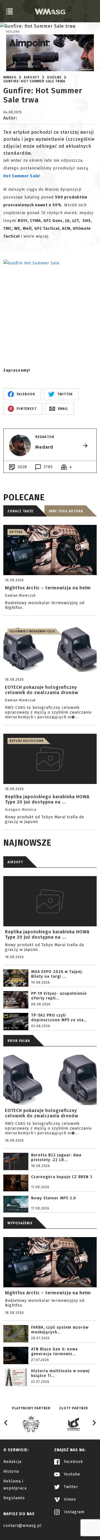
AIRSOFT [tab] (15, 862)
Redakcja (12, 1461)
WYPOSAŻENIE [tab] (20, 1223)
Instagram (73, 1512)
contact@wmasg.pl (22, 1525)
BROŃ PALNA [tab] (19, 1041)
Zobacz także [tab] (20, 511)
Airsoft (31, 77)
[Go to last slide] (6, 1422)
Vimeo (69, 1499)
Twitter (70, 1486)
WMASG (9, 77)
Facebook (72, 1461)
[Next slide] (94, 1422)
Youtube (71, 1474)
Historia (11, 1471)
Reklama (13, 32)
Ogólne (54, 77)
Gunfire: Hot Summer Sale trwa (34, 81)
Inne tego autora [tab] (66, 511)
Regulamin (14, 1498)
